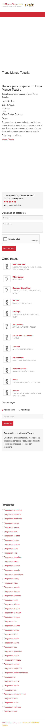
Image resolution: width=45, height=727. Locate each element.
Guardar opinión (8, 248)
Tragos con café (10, 553)
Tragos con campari (12, 565)
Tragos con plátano (12, 604)
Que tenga (25, 409)
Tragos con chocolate (12, 557)
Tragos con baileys (11, 642)
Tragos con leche (11, 548)
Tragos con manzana (12, 514)
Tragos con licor (10, 647)
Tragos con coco (10, 531)
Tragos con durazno (12, 591)
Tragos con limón (11, 698)
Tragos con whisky (11, 578)
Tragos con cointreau (12, 660)
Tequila (11, 139)
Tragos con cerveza (12, 625)
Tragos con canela (11, 655)
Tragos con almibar (12, 681)
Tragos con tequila (11, 685)
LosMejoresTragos (12, 5)
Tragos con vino (10, 621)
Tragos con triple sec (12, 707)
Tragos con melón (11, 561)
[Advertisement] (22, 42)
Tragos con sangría (12, 544)
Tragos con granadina (13, 651)
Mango (4, 139)
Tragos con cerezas (12, 535)
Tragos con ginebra (12, 608)
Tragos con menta (11, 638)
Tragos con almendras (13, 510)
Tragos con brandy (11, 527)
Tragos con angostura (13, 668)
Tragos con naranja (12, 570)
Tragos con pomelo (12, 587)
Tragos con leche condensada (16, 672)
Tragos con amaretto (12, 595)
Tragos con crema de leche (15, 694)
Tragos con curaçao (12, 617)
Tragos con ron (10, 690)
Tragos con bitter (11, 634)
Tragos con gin (10, 677)
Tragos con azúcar (11, 630)
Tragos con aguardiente (13, 574)
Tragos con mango (11, 523)
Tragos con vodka (11, 702)
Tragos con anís (10, 711)
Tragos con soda (11, 600)
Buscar (7, 423)
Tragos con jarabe (11, 540)
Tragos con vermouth (12, 612)
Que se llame (9, 409)
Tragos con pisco (11, 583)
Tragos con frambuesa (13, 518)
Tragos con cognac (11, 664)
